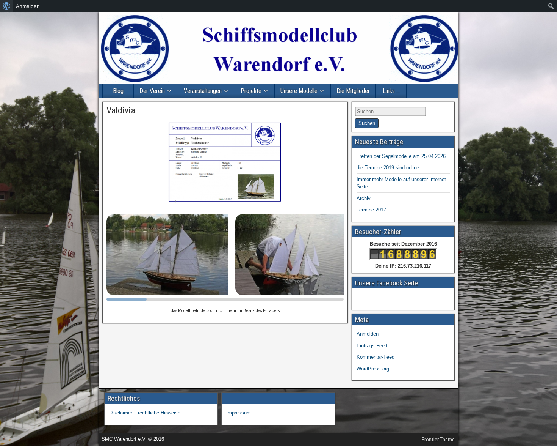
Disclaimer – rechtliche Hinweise (144, 413)
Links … (391, 91)
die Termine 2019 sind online (388, 167)
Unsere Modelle (299, 91)
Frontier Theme (438, 439)
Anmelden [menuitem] (28, 6)
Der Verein (152, 91)
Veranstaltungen (203, 91)
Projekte (251, 91)
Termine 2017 (371, 210)
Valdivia (120, 110)
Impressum (238, 413)
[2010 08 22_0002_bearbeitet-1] (170, 254)
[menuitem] (6, 6)
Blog (118, 91)
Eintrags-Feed (372, 345)
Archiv (364, 198)
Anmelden (368, 334)
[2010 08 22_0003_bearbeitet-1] (293, 254)
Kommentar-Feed (375, 357)
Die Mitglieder (353, 91)
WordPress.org (373, 369)
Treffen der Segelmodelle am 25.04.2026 (401, 156)
